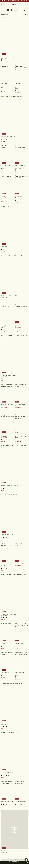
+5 (8, 537)
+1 (21, 677)
